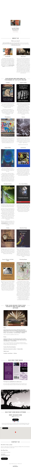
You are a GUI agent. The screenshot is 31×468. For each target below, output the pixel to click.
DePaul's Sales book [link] (16, 18)
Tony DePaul (5, 353)
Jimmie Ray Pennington (21, 330)
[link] (15, 26)
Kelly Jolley (11, 330)
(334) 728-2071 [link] (3, 454)
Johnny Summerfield (23, 331)
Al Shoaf (17, 331)
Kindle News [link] (25, 18)
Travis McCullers (15, 330)
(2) (19, 331)
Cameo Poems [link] (10, 18)
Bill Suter (5, 332)
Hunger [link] (21, 18)
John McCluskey (10, 353)
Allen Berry (23, 332)
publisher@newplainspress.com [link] (5, 455)
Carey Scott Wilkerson (10, 332)
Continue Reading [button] (15, 31)
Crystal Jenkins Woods (17, 332)
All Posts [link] (5, 18)
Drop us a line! (4, 458)
